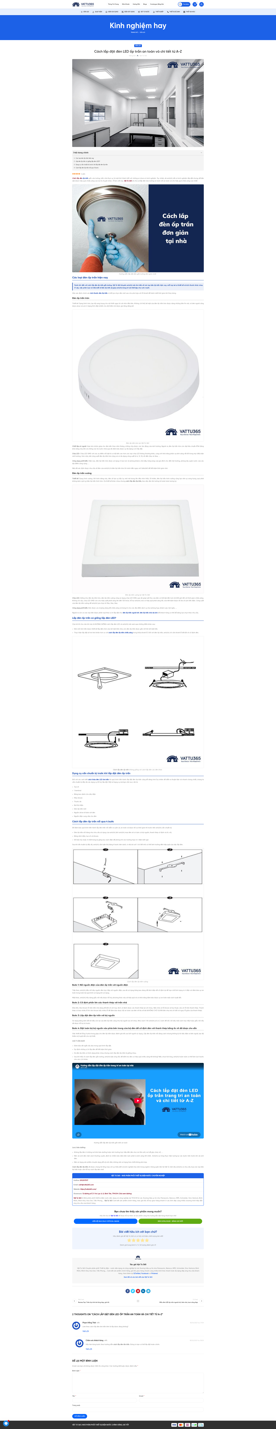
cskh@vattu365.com (86, 1185)
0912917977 (84, 1180)
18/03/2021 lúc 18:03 (197, 1340)
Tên (74, 1396)
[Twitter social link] (133, 1291)
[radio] (129, 1240)
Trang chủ (134, 32)
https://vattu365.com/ (88, 1189)
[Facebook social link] (127, 1291)
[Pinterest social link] (138, 1291)
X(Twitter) (136, 1273)
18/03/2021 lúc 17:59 (197, 1322)
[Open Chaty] (6, 1423)
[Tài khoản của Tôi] (201, 4)
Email (141, 1396)
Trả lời (85, 1331)
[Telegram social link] (148, 1291)
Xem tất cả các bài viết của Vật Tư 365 (138, 1277)
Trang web (76, 1405)
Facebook (145, 1273)
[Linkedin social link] (143, 1291)
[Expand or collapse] (201, 152)
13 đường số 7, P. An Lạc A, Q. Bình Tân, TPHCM (100, 1193)
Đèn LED (142, 32)
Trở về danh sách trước (138, 1301)
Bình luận (76, 1371)
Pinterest (154, 1273)
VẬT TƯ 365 (76, 1425)
